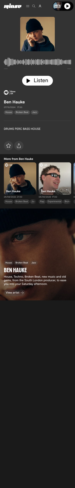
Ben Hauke (14, 101)
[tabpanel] (37, 62)
